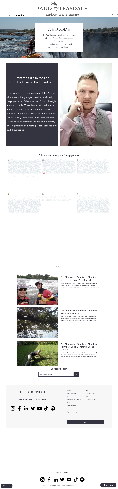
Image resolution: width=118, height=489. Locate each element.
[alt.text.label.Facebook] (12, 15)
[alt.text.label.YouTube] (19, 15)
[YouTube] (39, 408)
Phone (69, 396)
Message (69, 409)
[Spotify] (24, 15)
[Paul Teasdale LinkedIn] (14, 15)
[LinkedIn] (26, 408)
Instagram (58, 155)
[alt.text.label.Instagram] (9, 15)
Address (88, 396)
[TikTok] (21, 15)
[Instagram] (13, 408)
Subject (69, 402)
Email (87, 390)
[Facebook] (19, 408)
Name (69, 390)
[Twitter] (16, 15)
